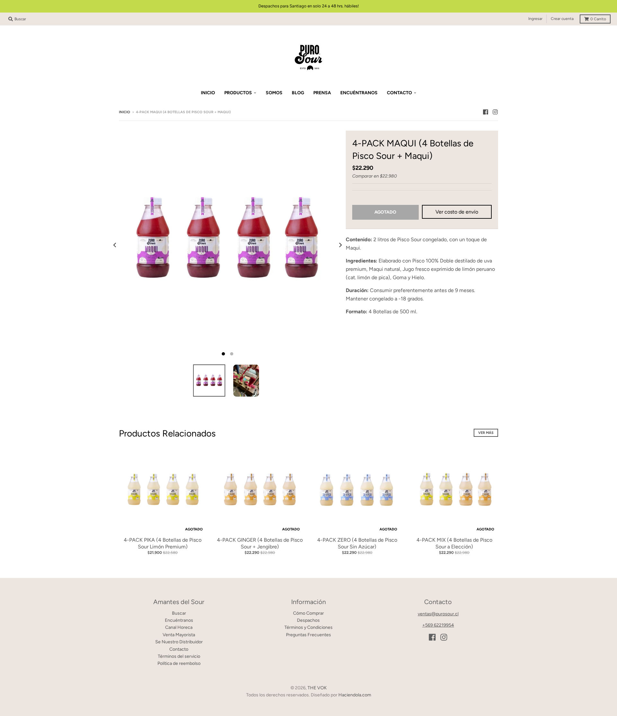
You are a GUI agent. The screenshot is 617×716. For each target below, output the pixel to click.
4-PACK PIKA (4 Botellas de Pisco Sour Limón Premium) (162, 543)
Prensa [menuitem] (322, 93)
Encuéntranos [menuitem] (359, 93)
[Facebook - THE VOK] (485, 112)
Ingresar (535, 18)
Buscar (179, 613)
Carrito (598, 19)
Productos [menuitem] (238, 93)
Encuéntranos (179, 620)
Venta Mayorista (179, 635)
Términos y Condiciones (308, 627)
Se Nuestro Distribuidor (179, 642)
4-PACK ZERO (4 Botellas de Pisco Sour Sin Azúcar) (357, 543)
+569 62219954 (438, 625)
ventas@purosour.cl (438, 614)
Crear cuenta (562, 18)
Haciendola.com (354, 695)
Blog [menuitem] (298, 93)
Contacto (178, 649)
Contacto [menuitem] (399, 93)
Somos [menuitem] (274, 93)
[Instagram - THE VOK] (495, 112)
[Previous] (115, 245)
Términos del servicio (179, 656)
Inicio (124, 112)
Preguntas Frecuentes (308, 635)
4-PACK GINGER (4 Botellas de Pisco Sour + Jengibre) (260, 543)
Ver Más (486, 433)
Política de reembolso (179, 663)
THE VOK (317, 688)
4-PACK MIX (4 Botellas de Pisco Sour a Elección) (454, 543)
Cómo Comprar (308, 613)
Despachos (308, 620)
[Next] (340, 245)
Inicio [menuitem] (208, 93)
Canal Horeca (178, 627)
